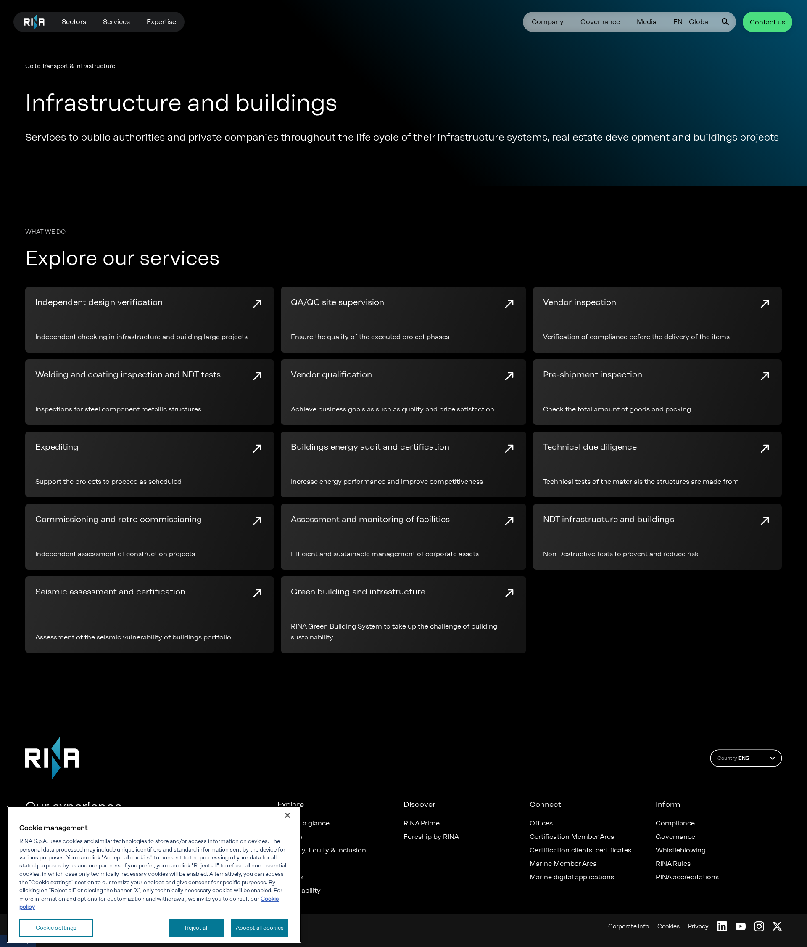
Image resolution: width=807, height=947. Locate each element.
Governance (600, 22)
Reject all (196, 928)
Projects (290, 877)
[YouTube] (741, 926)
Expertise (161, 22)
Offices (541, 823)
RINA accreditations (687, 877)
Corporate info (628, 926)
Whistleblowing (681, 850)
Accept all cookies (260, 928)
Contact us (767, 22)
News (286, 863)
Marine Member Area (563, 863)
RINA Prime (422, 823)
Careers (289, 836)
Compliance (675, 823)
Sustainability (299, 890)
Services (116, 22)
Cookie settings (56, 928)
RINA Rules (673, 863)
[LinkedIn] (722, 926)
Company (548, 22)
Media (647, 22)
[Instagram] (759, 926)
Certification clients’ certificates (580, 850)
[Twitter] (777, 926)
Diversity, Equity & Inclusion (321, 850)
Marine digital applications (572, 877)
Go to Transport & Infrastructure (70, 66)
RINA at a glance (303, 823)
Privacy (698, 926)
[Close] (287, 815)
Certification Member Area (572, 836)
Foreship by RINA (431, 836)
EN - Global (691, 22)
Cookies (668, 926)
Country (733, 758)
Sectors (74, 22)
